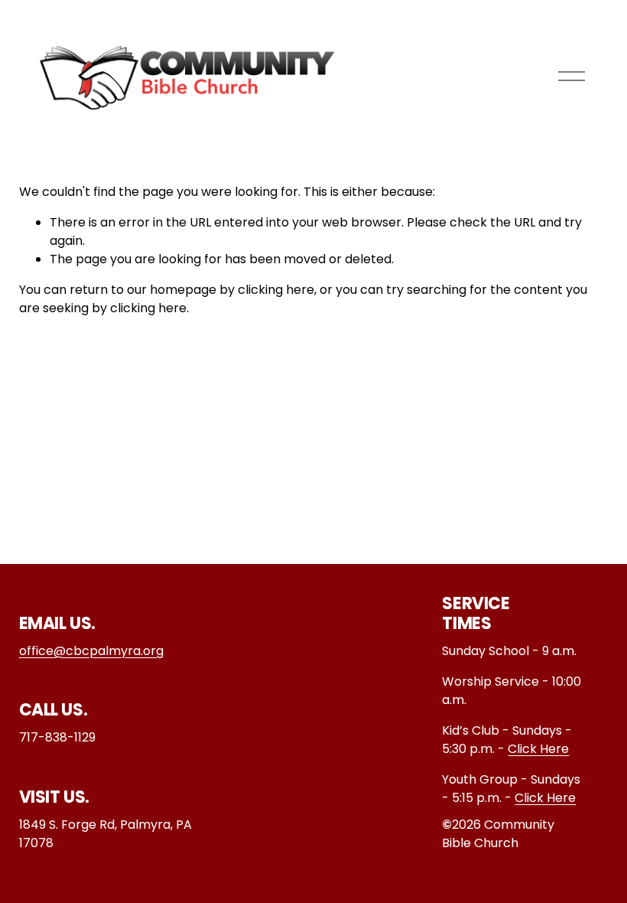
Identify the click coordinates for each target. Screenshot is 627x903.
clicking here (276, 289)
